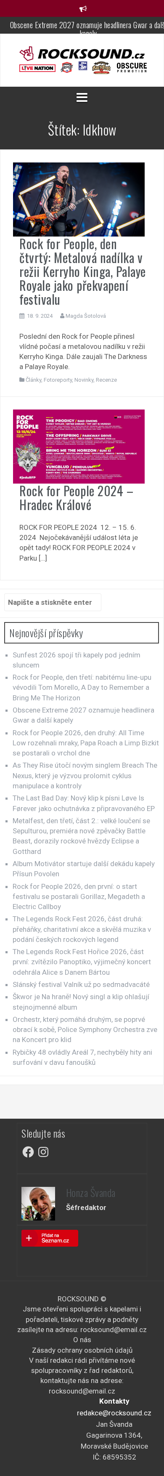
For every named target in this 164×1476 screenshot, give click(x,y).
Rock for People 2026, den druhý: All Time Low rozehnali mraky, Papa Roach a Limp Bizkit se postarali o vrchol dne (86, 743)
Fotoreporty (58, 380)
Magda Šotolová (86, 316)
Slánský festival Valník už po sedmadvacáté (81, 984)
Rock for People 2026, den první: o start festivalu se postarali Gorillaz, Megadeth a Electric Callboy (79, 896)
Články (33, 380)
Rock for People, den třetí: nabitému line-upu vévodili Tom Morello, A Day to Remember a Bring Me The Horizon (82, 687)
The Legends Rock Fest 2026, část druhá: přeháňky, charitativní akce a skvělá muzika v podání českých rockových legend (82, 929)
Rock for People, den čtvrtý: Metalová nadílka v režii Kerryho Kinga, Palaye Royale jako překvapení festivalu (82, 271)
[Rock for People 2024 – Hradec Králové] (79, 446)
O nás (82, 1339)
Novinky (83, 380)
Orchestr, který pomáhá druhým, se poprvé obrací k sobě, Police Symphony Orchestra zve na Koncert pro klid (85, 1029)
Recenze (106, 380)
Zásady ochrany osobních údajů (82, 1350)
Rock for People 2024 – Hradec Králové (76, 497)
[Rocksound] (82, 53)
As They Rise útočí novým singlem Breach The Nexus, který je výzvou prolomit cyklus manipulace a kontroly (85, 775)
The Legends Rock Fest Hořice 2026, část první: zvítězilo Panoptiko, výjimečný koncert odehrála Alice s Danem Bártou (82, 961)
